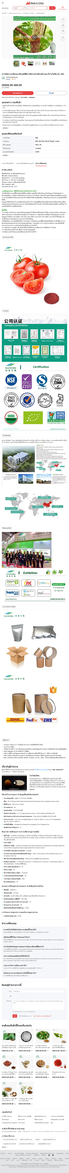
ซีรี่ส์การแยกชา (38, 1119)
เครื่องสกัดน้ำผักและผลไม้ (41, 1123)
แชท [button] (52, 93)
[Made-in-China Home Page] (35, 3)
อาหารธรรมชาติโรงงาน (10, 1139)
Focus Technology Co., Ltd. (35, 1163)
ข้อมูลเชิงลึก (36, 1155)
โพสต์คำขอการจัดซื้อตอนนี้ (42, 1016)
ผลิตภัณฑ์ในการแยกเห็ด (57, 1119)
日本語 (27, 1158)
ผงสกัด (37, 1139)
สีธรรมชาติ (21, 1119)
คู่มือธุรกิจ (44, 1155)
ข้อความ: (9, 1001)
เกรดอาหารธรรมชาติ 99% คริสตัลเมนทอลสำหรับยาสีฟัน (26, 1047)
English (8, 1158)
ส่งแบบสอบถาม (18, 93)
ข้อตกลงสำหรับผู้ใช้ (19, 1153)
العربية (18, 1160)
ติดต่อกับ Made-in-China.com (47, 1153)
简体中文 (15, 1158)
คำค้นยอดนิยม (59, 1153)
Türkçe (42, 1160)
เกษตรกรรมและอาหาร (15, 13)
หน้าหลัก (4, 13)
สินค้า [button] (16, 8)
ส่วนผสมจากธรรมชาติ (9, 1144)
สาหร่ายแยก (21, 1123)
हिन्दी (31, 1160)
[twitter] (53, 1155)
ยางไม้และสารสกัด (28, 13)
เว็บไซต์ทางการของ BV (41, 770)
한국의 (12, 1160)
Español (40, 1158)
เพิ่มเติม (4, 1147)
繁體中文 (21, 1158)
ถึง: (11, 996)
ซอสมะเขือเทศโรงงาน (49, 1139)
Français (34, 1158)
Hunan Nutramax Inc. (12, 77)
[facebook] (49, 1155)
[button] (3, 3)
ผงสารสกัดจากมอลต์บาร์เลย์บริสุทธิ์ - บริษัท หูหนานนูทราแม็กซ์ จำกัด (42, 1074)
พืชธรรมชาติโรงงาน (26, 1139)
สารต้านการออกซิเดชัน (57, 1116)
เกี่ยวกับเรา (3, 1153)
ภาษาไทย (36, 1160)
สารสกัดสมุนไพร (40, 13)
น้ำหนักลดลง (5, 1119)
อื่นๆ (52, 1123)
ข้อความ (10, 1153)
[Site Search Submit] (52, 8)
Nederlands (24, 1160)
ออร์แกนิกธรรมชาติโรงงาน (26, 1144)
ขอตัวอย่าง (32, 97)
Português (53, 1158)
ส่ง (15, 1016)
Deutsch (47, 1158)
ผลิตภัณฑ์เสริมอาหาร (40, 1116)
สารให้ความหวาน (7, 1116)
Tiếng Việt (49, 1160)
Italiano (60, 1158)
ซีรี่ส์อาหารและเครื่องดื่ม (25, 1116)
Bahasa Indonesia (58, 1160)
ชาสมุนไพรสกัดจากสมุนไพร (9, 1123)
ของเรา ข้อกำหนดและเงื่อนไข (53, 1167)
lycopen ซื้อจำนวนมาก (44, 1144)
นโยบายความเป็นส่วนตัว (32, 1153)
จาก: (10, 991)
